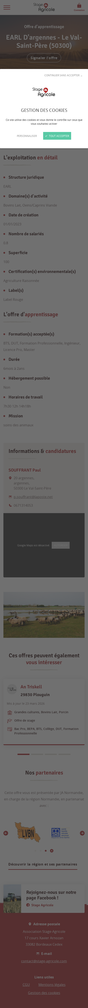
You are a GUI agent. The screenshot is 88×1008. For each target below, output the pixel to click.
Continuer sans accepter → (63, 75)
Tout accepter (58, 136)
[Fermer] (44, 504)
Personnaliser (27, 136)
